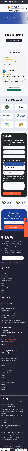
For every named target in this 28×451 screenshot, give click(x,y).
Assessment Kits (5, 356)
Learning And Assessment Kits (9, 358)
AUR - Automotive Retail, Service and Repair (12, 402)
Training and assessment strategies (10, 363)
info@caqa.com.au (10, 341)
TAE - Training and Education (9, 439)
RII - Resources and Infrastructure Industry (12, 432)
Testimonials (4, 288)
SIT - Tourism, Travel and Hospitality (10, 437)
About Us (3, 273)
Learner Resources (6, 365)
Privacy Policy (5, 306)
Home (3, 18)
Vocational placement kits (8, 360)
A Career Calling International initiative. (15, 445)
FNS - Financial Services (7, 418)
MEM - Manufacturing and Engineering (11, 425)
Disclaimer (4, 292)
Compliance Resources (7, 382)
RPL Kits (3, 387)
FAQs (2, 290)
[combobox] (5, 152)
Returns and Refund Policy (8, 308)
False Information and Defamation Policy (12, 318)
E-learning (4, 276)
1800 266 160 (16, 340)
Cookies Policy (5, 310)
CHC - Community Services (8, 406)
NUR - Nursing (4, 427)
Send (12, 193)
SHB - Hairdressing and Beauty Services (11, 435)
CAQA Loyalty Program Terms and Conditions (13, 322)
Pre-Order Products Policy (8, 313)
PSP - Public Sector (6, 430)
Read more (18, 254)
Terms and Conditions (7, 301)
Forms (3, 389)
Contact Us (4, 285)
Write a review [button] (8, 64)
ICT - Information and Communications (11, 423)
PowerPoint (4, 377)
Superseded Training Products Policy (10, 320)
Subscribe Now (13, 227)
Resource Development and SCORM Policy (12, 315)
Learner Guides (5, 368)
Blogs (2, 283)
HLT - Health (4, 420)
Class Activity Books (6, 370)
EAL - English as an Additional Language (11, 415)
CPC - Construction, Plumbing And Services (12, 409)
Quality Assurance (6, 280)
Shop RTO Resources (6, 278)
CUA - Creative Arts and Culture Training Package (12, 412)
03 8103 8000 (8, 340)
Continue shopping (14, 40)
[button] (2, 8)
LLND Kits (3, 385)
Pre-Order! (4, 392)
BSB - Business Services (7, 404)
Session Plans (4, 375)
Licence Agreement (6, 303)
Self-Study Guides (6, 372)
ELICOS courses (5, 380)
